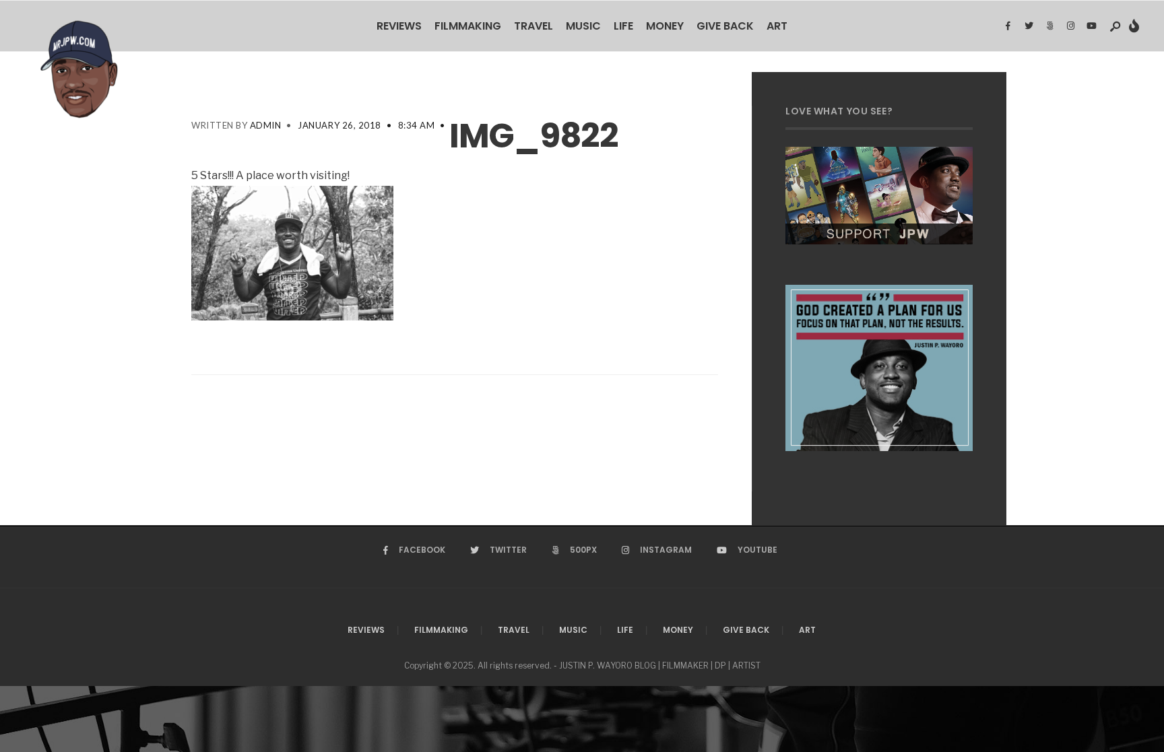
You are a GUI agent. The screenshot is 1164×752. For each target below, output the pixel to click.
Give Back (725, 26)
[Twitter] (1028, 26)
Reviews (399, 26)
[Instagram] (1070, 26)
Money (665, 26)
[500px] (1049, 26)
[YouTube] (1091, 26)
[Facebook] (1007, 26)
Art (777, 26)
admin (266, 125)
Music (583, 26)
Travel (533, 26)
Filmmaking (467, 26)
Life (623, 26)
